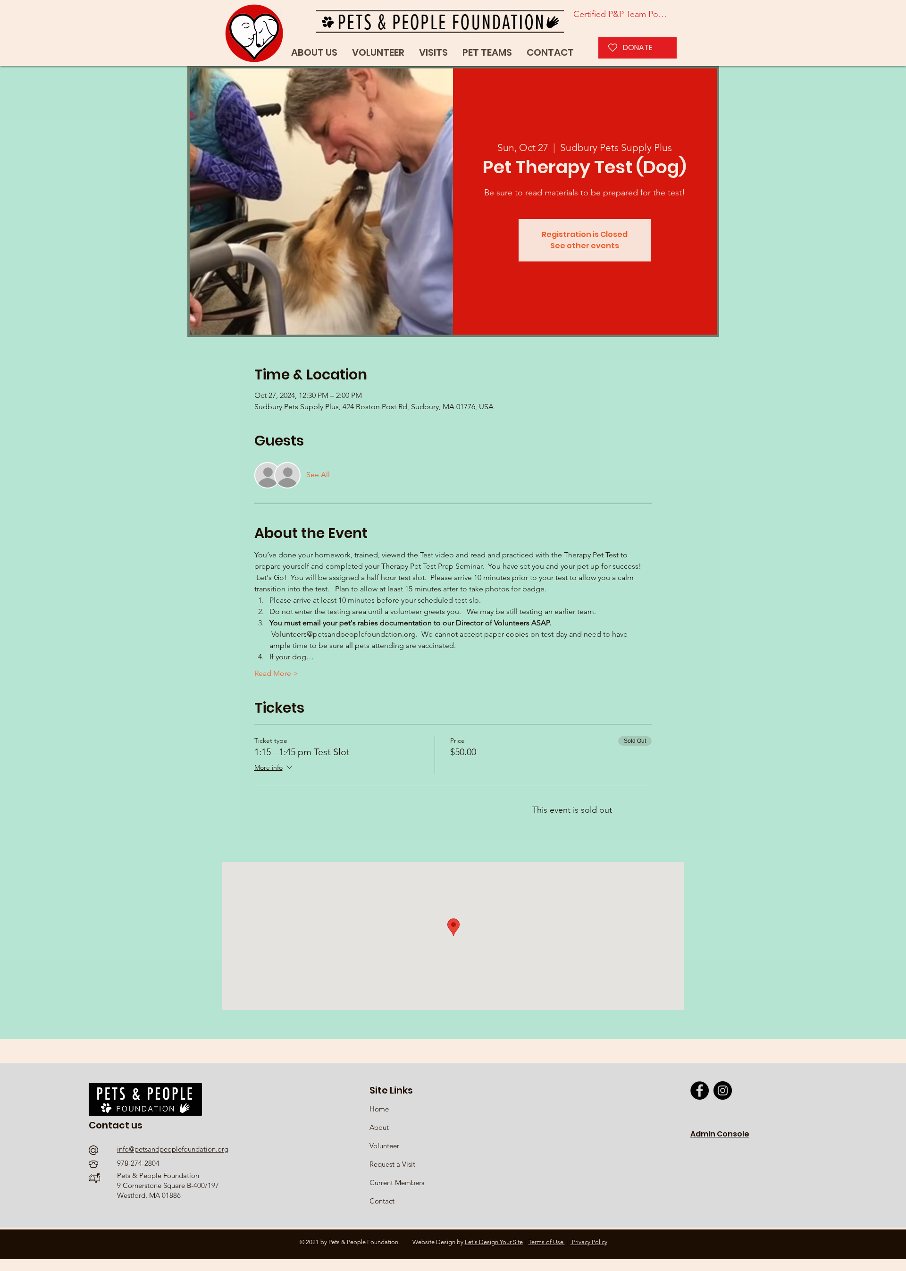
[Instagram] (722, 1090)
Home (380, 1108)
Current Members (396, 1182)
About (379, 1127)
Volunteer (384, 1145)
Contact (381, 1200)
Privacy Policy (588, 1242)
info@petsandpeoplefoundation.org (172, 1149)
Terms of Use (546, 1242)
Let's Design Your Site (494, 1242)
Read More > (276, 673)
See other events (584, 245)
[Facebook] (699, 1090)
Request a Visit (392, 1164)
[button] (487, 52)
